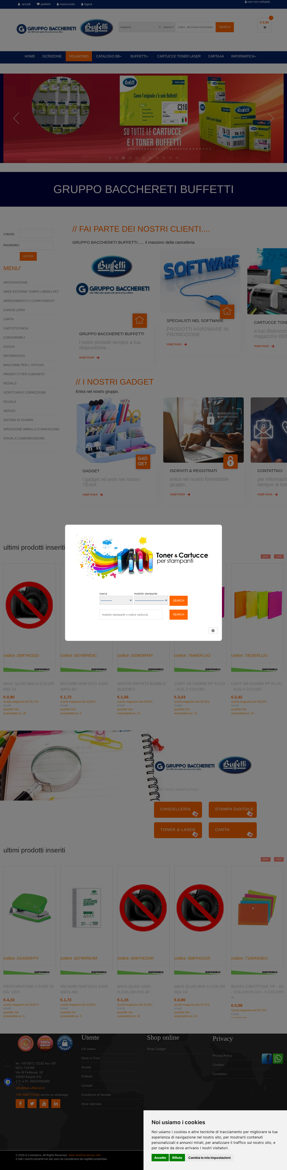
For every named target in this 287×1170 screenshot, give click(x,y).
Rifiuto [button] (177, 1157)
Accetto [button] (160, 1157)
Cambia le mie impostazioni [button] (209, 1157)
